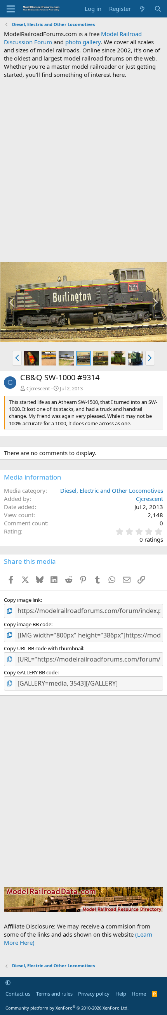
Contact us (17, 993)
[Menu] (11, 9)
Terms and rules (54, 993)
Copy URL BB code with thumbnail (43, 648)
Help (120, 993)
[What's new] (142, 9)
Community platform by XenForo (67, 1008)
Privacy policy (94, 993)
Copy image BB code (27, 624)
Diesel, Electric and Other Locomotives (111, 490)
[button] (17, 358)
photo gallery (83, 42)
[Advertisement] (83, 170)
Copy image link (22, 599)
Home (139, 993)
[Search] (157, 9)
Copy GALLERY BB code (30, 672)
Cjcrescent (38, 388)
